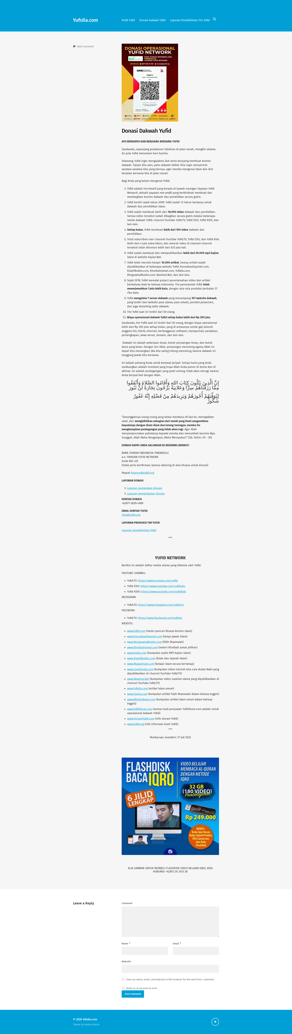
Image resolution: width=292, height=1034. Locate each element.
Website (126, 961)
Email (177, 943)
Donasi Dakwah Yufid (152, 20)
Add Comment (85, 46)
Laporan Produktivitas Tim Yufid (190, 20)
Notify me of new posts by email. (141, 988)
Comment (127, 903)
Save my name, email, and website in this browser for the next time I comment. (170, 979)
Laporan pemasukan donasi (144, 488)
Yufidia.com (85, 20)
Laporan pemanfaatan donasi (145, 493)
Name (126, 943)
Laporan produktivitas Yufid (139, 530)
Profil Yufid (128, 20)
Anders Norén (91, 1024)
